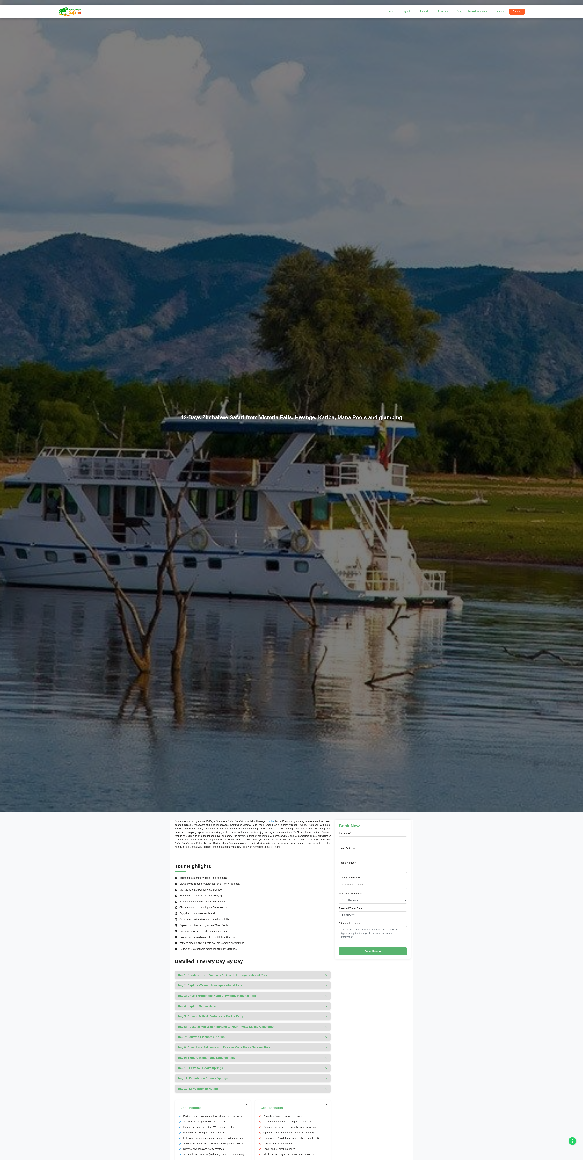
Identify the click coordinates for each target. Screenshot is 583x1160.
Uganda (407, 11)
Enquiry (517, 11)
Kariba (270, 821)
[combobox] (373, 885)
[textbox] (373, 885)
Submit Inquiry (373, 951)
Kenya (459, 11)
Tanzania (443, 11)
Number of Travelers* (350, 893)
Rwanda (424, 11)
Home (390, 11)
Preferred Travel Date (350, 908)
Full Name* (345, 833)
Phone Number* (347, 862)
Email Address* (347, 848)
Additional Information (350, 923)
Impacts (500, 11)
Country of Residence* (351, 877)
